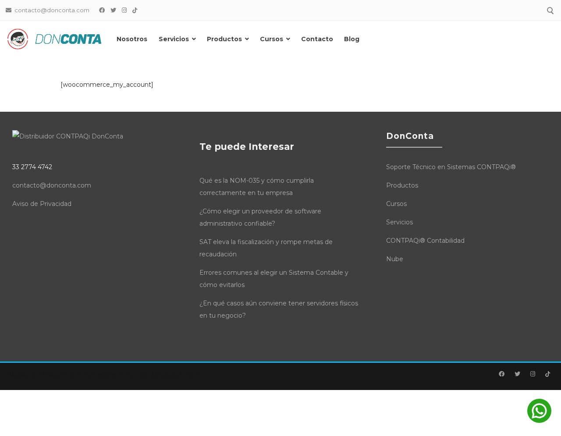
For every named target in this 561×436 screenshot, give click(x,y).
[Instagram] (124, 10)
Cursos (271, 39)
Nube (394, 259)
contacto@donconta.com (51, 185)
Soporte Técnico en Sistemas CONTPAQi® (451, 167)
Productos (224, 39)
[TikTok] (135, 10)
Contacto (317, 39)
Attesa (15, 373)
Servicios (174, 39)
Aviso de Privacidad (41, 204)
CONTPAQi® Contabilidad (425, 241)
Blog (351, 39)
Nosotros (132, 39)
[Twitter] (113, 10)
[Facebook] (102, 10)
